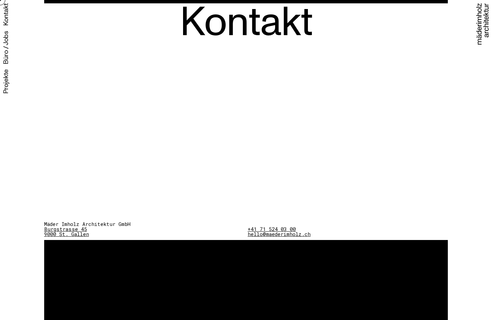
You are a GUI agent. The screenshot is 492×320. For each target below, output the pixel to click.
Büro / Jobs (5, 47)
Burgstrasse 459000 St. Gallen (66, 231)
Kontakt (5, 14)
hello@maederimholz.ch (279, 234)
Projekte (5, 81)
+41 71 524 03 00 (272, 229)
